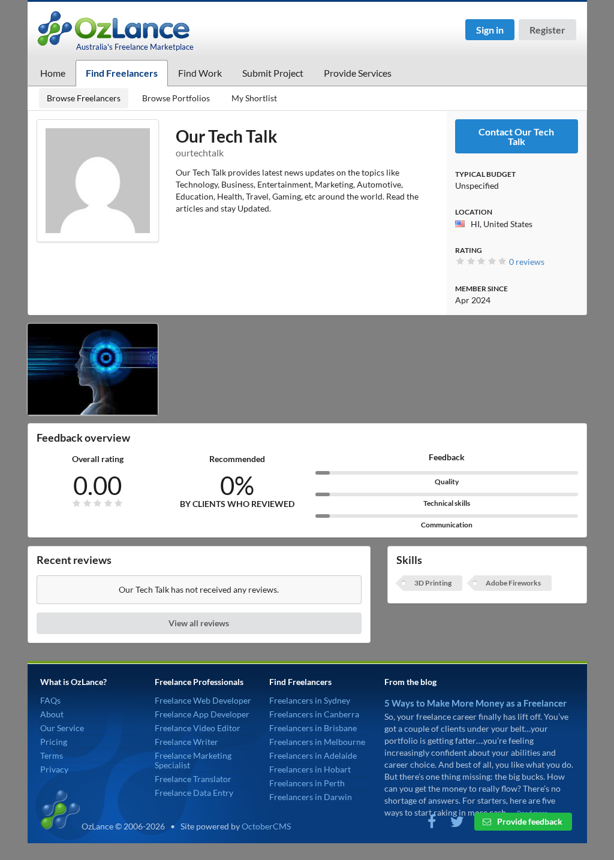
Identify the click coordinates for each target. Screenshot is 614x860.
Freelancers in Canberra (314, 714)
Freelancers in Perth (307, 783)
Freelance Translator (193, 779)
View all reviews (198, 623)
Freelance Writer (186, 742)
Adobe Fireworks (513, 582)
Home (52, 73)
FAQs (50, 700)
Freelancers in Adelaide (313, 755)
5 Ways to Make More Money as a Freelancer (475, 703)
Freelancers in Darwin (310, 797)
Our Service (62, 728)
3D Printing (433, 582)
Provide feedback (528, 821)
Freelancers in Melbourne (317, 742)
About (52, 714)
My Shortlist (254, 98)
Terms (51, 755)
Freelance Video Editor (197, 728)
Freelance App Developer (202, 714)
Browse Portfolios (176, 98)
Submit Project (272, 73)
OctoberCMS (266, 826)
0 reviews (526, 262)
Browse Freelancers (84, 98)
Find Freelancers (122, 73)
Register (547, 29)
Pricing (53, 742)
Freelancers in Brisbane (313, 728)
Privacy (54, 769)
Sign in (490, 29)
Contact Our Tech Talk (516, 136)
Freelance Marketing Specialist (193, 760)
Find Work (200, 73)
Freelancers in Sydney (309, 700)
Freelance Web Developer (203, 700)
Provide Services (358, 73)
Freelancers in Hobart (310, 769)
